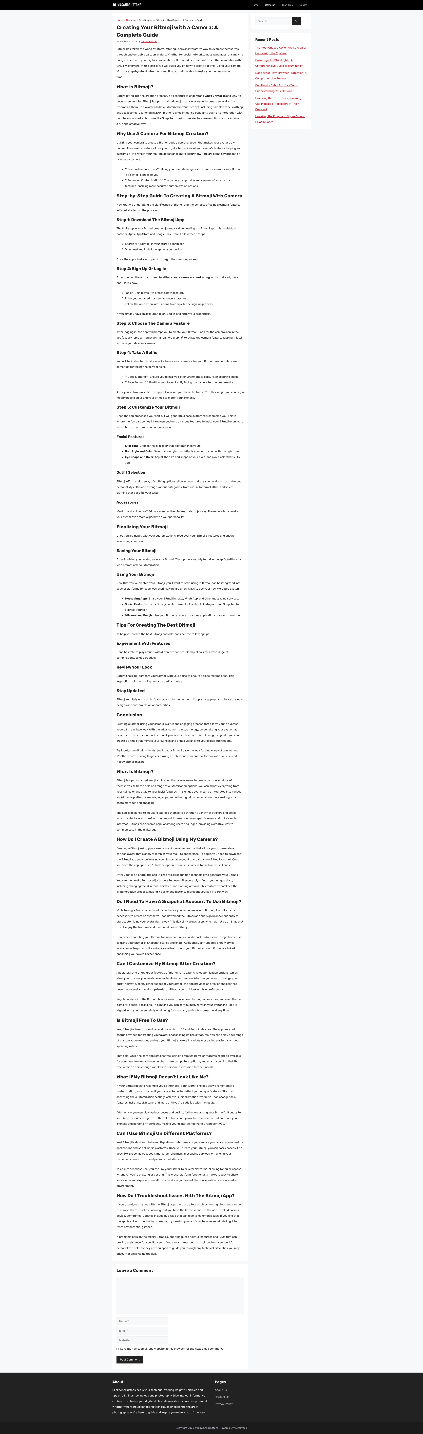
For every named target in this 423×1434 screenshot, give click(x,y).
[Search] (296, 21)
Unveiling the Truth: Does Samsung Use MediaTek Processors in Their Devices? (278, 103)
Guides (303, 4)
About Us (221, 1390)
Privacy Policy (224, 1404)
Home (255, 4)
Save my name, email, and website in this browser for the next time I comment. (171, 1348)
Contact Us (222, 1397)
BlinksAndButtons (207, 1427)
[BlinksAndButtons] (127, 5)
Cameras (270, 4)
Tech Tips (287, 4)
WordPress (240, 1427)
